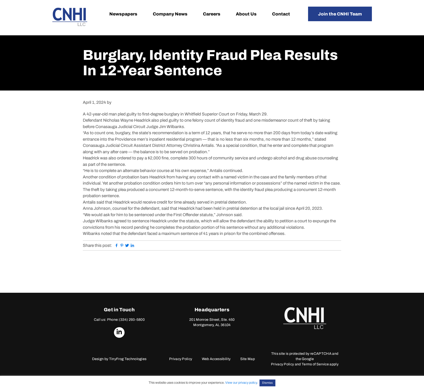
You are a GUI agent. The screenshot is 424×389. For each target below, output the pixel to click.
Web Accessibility (216, 359)
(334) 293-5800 (132, 319)
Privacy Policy (180, 359)
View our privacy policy (241, 382)
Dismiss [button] (267, 382)
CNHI (69, 17)
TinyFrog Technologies (128, 359)
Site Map (247, 359)
